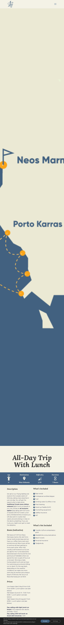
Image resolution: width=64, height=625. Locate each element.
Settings (55, 621)
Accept (45, 621)
